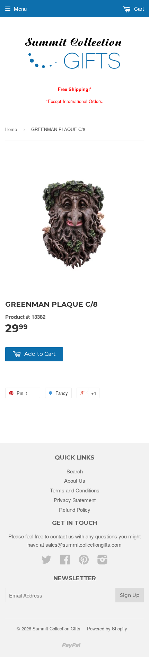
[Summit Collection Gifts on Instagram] (102, 561)
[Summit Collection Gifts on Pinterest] (84, 561)
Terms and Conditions (74, 490)
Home (11, 129)
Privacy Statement (75, 499)
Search (75, 471)
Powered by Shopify (107, 628)
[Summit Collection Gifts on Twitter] (46, 561)
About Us (74, 480)
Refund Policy (74, 509)
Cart (138, 8)
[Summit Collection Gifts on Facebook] (65, 561)
